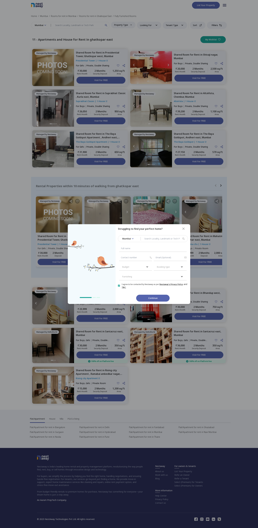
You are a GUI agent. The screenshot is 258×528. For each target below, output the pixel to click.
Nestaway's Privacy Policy (171, 284)
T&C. (124, 287)
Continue (153, 298)
